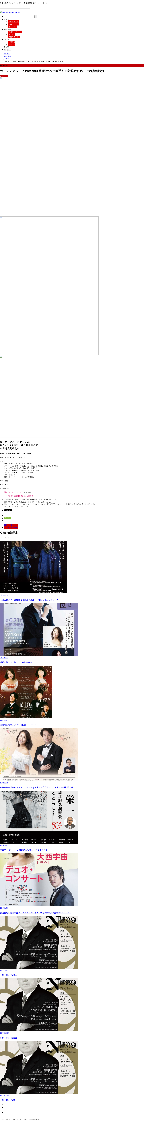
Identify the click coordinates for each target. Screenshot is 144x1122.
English (7, 49)
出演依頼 (11, 42)
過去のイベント (14, 37)
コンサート (4, 76)
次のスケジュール (11, 527)
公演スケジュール (15, 32)
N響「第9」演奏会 (8, 975)
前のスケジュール (11, 525)
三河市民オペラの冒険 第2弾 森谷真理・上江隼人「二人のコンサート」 (32, 599)
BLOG (6, 47)
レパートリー (13, 24)
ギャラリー (12, 26)
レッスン (11, 44)
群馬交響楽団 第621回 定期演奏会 (16, 662)
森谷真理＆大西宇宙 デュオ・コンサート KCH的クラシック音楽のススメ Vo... (35, 912)
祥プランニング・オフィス (14, 492)
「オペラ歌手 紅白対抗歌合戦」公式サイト (19, 496)
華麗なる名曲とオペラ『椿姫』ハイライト (19, 724)
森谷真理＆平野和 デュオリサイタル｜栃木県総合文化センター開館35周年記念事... (37, 787)
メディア (11, 34)
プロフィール (13, 21)
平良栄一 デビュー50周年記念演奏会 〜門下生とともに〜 (26, 850)
